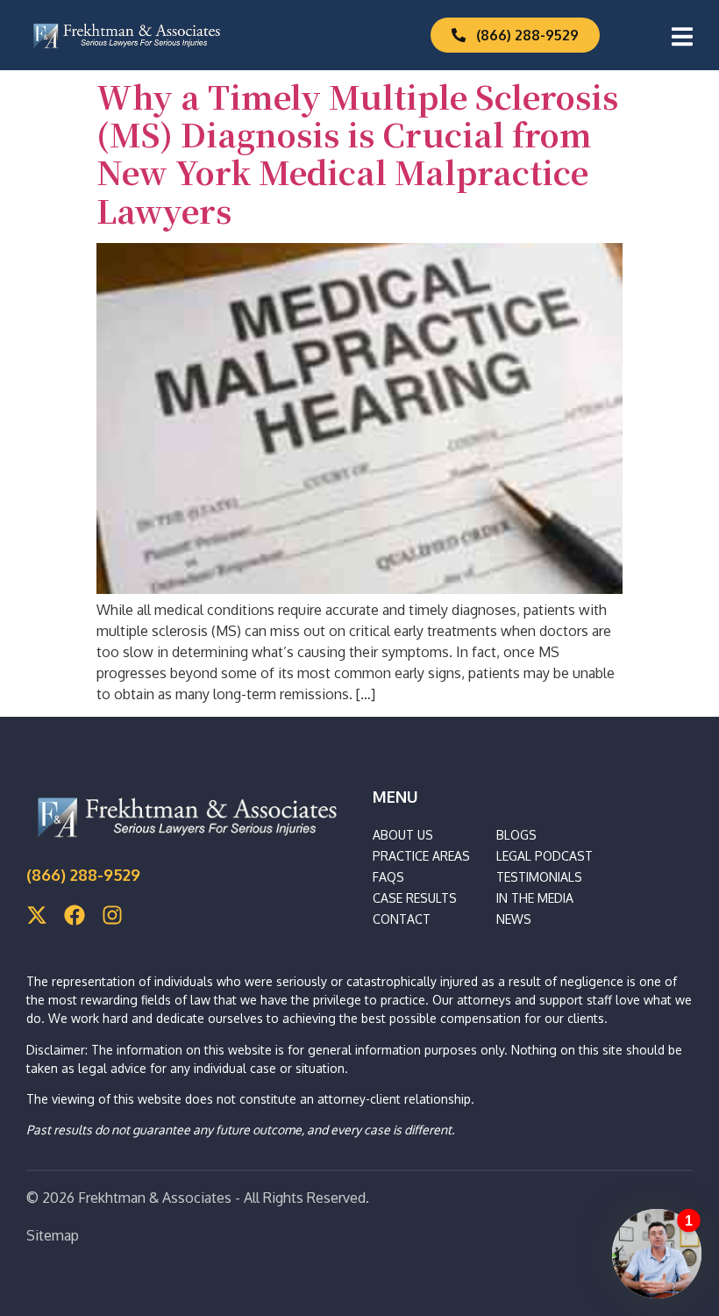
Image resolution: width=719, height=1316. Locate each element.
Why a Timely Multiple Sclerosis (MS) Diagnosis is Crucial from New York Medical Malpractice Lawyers (357, 153)
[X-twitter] (36, 915)
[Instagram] (112, 915)
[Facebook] (74, 915)
